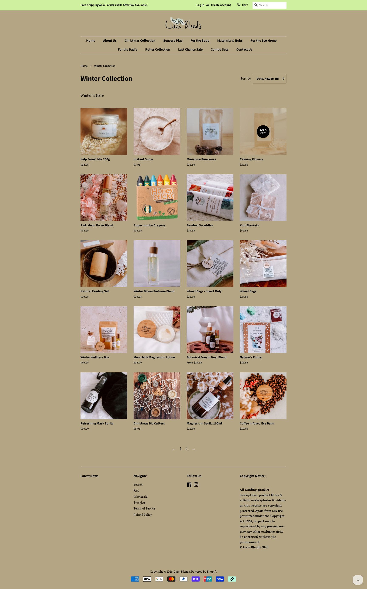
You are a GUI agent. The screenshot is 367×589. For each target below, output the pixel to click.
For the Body (200, 40)
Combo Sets (219, 49)
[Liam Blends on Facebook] (189, 485)
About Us (110, 40)
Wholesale (140, 496)
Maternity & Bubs (230, 40)
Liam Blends (182, 571)
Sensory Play (172, 40)
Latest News (89, 476)
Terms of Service (144, 508)
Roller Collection (157, 49)
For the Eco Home (264, 40)
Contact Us (244, 49)
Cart (245, 5)
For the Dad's (127, 49)
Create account (221, 5)
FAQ (136, 490)
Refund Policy (143, 514)
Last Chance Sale (190, 49)
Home (90, 40)
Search (138, 485)
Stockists (139, 502)
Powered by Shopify (204, 571)
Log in (200, 5)
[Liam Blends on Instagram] (196, 485)
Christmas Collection (140, 40)
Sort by (246, 78)
